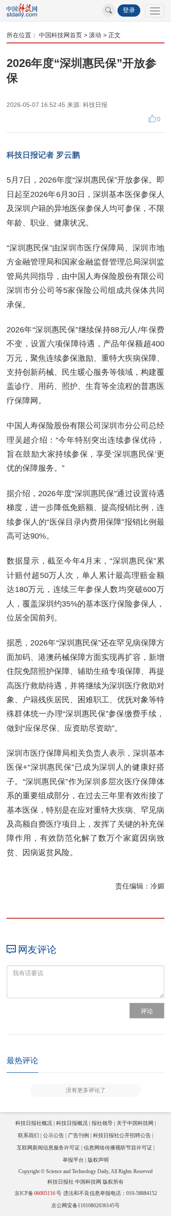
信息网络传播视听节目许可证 (118, 1148)
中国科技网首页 (60, 35)
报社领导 (102, 1123)
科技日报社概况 (33, 1123)
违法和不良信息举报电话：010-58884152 (110, 1193)
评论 (147, 1011)
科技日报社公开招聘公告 (122, 1135)
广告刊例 (78, 1135)
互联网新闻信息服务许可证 (48, 1148)
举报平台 (73, 1160)
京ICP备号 (37, 1193)
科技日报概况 (72, 1123)
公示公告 (53, 1135)
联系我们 (28, 1135)
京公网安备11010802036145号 (85, 1205)
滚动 (95, 35)
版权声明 (98, 1160)
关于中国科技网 (135, 1123)
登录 (129, 10)
